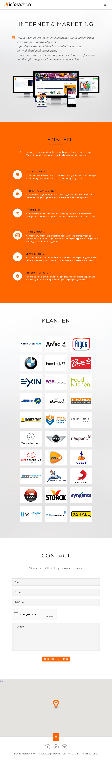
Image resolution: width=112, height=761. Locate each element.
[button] (56, 704)
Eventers (60, 238)
